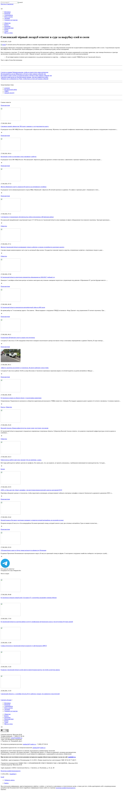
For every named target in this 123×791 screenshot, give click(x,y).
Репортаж (7, 13)
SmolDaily (13, 774)
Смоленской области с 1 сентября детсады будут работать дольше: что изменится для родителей (30, 694)
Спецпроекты (8, 15)
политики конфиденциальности (65, 788)
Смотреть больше (6, 700)
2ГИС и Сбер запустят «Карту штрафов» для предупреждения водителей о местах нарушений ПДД (31, 490)
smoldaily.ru (72, 757)
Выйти (6, 783)
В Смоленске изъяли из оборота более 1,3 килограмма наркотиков (21, 398)
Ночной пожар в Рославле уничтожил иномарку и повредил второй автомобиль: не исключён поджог (32, 520)
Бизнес (6, 29)
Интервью (7, 12)
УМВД (6, 91)
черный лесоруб (9, 93)
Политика (7, 26)
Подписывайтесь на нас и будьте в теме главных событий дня (23, 74)
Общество (7, 23)
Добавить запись (9, 780)
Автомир (7, 18)
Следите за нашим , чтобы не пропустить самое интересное (24, 72)
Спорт (6, 31)
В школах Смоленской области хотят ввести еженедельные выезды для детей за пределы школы (30, 670)
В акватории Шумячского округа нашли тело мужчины (18, 337)
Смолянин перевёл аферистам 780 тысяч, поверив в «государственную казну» (25, 126)
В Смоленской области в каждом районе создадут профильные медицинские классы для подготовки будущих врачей (37, 621)
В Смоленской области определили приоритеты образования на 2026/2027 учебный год (28, 277)
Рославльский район (10, 89)
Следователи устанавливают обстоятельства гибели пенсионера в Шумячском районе (27, 217)
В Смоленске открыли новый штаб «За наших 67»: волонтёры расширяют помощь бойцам (29, 597)
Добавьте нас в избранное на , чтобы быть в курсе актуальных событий (24, 79)
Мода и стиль (8, 32)
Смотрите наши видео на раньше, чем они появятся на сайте (24, 77)
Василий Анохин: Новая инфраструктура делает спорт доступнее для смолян (24, 428)
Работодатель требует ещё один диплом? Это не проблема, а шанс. (21, 460)
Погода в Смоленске (7, 4)
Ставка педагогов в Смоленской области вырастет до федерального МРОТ (24, 645)
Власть (6, 24)
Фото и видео (8, 16)
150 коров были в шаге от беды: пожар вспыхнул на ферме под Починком (23, 550)
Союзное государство (11, 20)
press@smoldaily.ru (16, 738)
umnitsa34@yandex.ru (29, 744)
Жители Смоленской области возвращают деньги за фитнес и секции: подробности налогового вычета (32, 247)
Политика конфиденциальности (10, 771)
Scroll (2, 777)
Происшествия (8, 28)
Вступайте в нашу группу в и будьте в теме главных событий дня (26, 75)
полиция (7, 88)
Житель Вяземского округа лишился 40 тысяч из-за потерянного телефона (23, 186)
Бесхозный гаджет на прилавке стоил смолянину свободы (18, 156)
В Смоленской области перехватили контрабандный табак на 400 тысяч (23, 307)
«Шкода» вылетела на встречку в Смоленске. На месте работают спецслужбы (25, 367)
